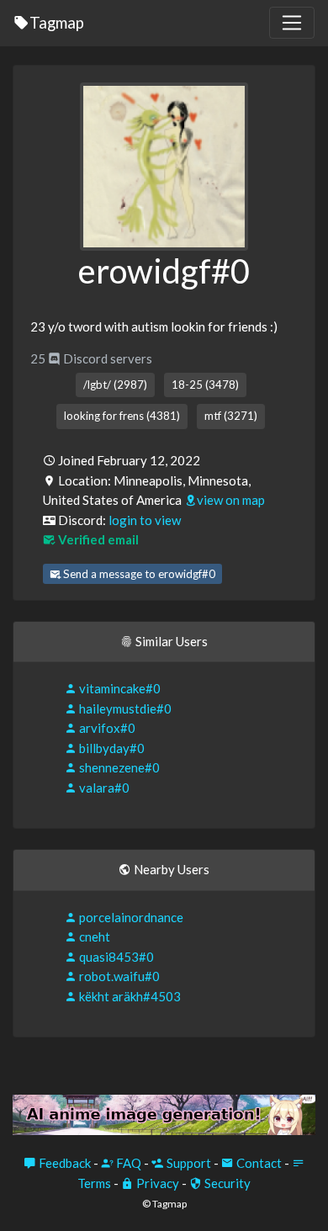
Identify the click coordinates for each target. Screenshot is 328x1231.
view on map (231, 499)
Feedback (63, 1162)
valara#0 (103, 787)
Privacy (156, 1183)
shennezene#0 (118, 767)
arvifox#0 (106, 727)
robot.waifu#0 (118, 976)
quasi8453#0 (115, 956)
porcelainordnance (130, 917)
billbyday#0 (111, 748)
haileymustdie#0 (124, 708)
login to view (144, 520)
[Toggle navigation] (292, 23)
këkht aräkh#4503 (129, 996)
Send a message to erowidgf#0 (138, 574)
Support (187, 1162)
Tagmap (56, 22)
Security (226, 1183)
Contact (258, 1162)
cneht (93, 936)
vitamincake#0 (119, 688)
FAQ (127, 1162)
